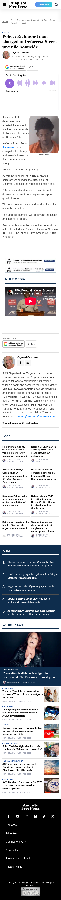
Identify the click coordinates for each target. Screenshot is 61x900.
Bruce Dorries (14, 535)
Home (5, 21)
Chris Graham (13, 459)
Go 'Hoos (8, 688)
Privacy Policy (14, 866)
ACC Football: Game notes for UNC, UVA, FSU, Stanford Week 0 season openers (22, 785)
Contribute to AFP (16, 841)
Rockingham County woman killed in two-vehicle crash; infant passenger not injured (22, 731)
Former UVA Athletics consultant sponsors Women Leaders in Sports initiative (22, 694)
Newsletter (12, 850)
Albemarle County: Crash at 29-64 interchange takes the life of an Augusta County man (14, 475)
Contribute (44, 4)
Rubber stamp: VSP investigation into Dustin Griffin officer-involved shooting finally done (43, 502)
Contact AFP (13, 825)
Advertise (11, 833)
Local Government (13, 761)
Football (8, 706)
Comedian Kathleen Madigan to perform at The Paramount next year (29, 675)
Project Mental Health (18, 858)
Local (7, 33)
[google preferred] (15, 67)
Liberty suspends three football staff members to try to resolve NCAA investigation (20, 712)
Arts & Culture (11, 669)
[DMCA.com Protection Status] (30, 891)
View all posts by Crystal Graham (20, 423)
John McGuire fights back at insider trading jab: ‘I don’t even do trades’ (22, 748)
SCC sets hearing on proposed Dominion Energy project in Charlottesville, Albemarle (19, 767)
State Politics (11, 743)
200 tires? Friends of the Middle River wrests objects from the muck (16, 525)
